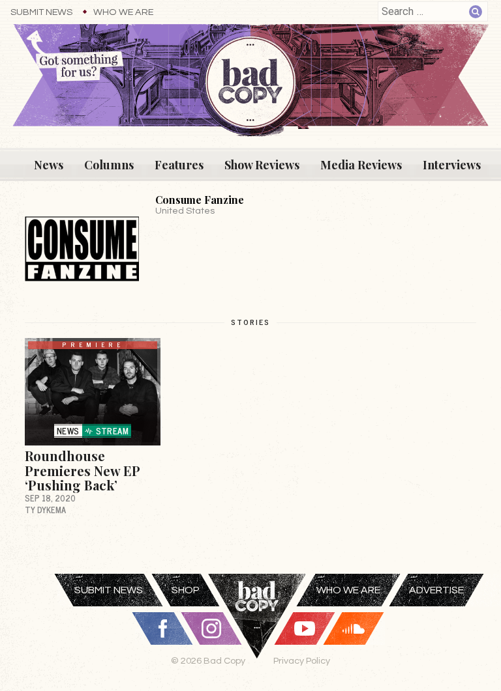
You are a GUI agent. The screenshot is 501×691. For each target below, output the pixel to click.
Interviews (452, 165)
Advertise (436, 590)
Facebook (162, 628)
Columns (109, 165)
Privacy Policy (301, 661)
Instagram (211, 628)
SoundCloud (353, 628)
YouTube (305, 628)
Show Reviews (261, 165)
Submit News (41, 12)
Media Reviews (361, 165)
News (48, 165)
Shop (186, 590)
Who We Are (123, 12)
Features (179, 165)
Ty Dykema (45, 509)
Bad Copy (257, 632)
